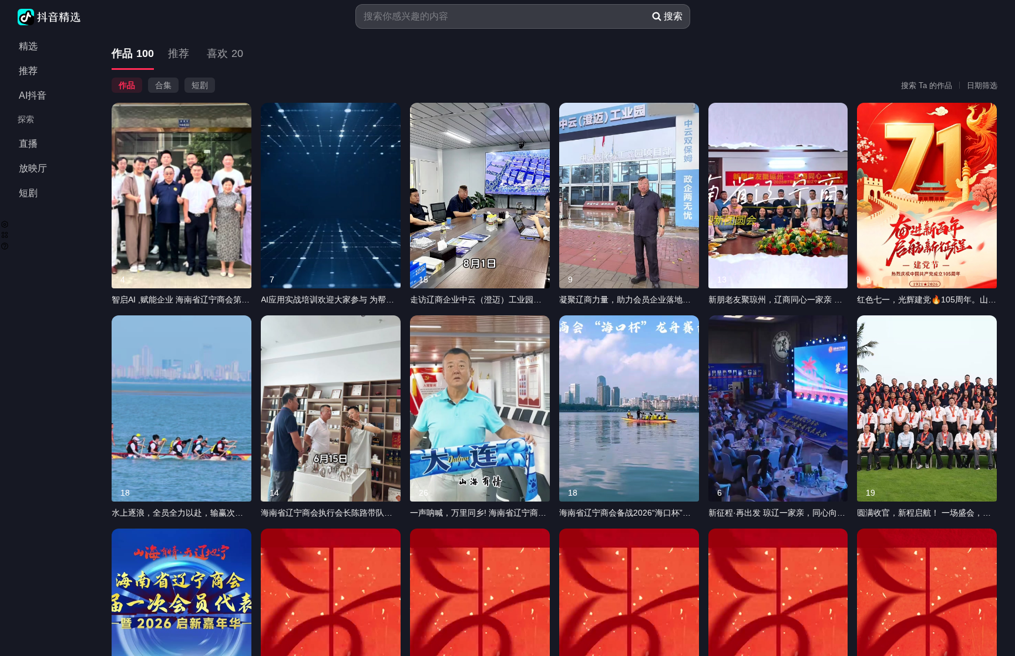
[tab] (133, 54)
